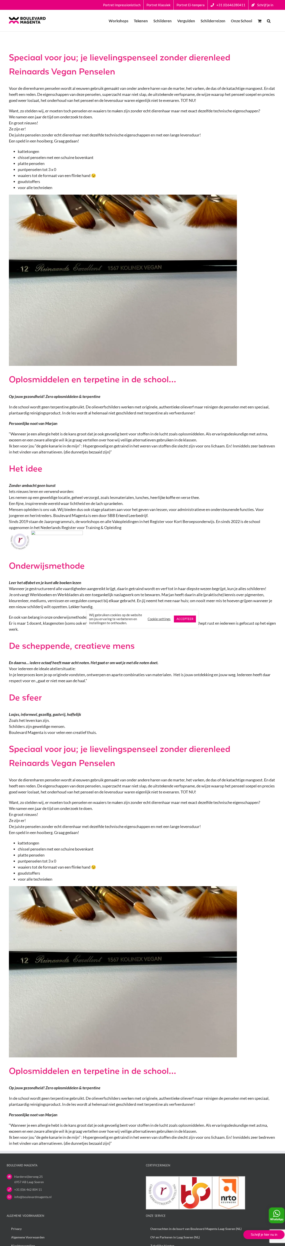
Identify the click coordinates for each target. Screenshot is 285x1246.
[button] (269, 20)
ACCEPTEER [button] (185, 619)
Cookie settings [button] (159, 619)
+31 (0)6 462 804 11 (28, 1189)
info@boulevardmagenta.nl (33, 1197)
